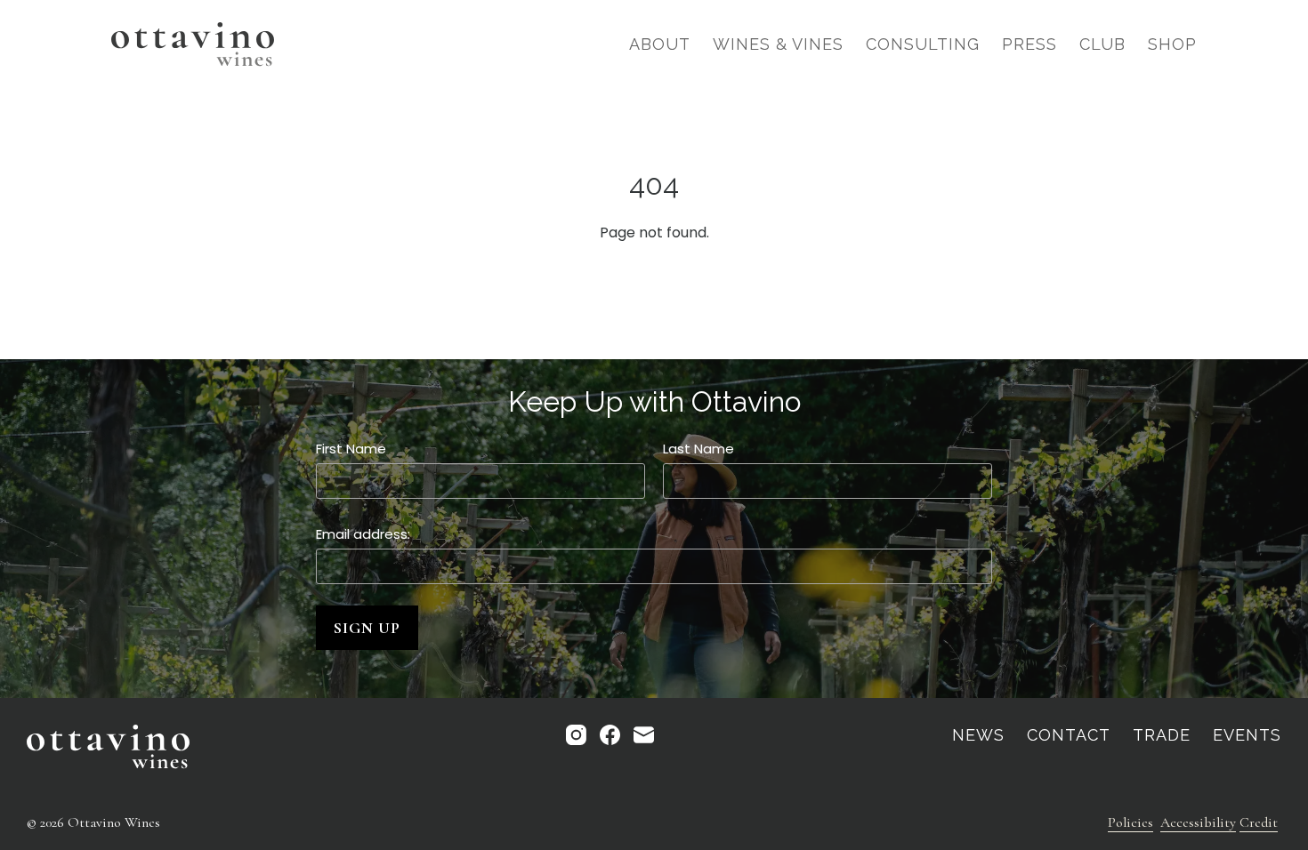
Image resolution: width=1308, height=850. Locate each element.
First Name (351, 448)
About (659, 44)
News (978, 735)
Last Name (698, 448)
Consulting (923, 44)
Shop (1172, 44)
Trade (1162, 735)
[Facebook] (610, 735)
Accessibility (1198, 822)
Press (1029, 44)
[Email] (644, 735)
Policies (1130, 822)
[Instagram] (576, 735)
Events (1247, 735)
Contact (1068, 735)
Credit (1258, 822)
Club (1102, 44)
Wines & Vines (778, 44)
